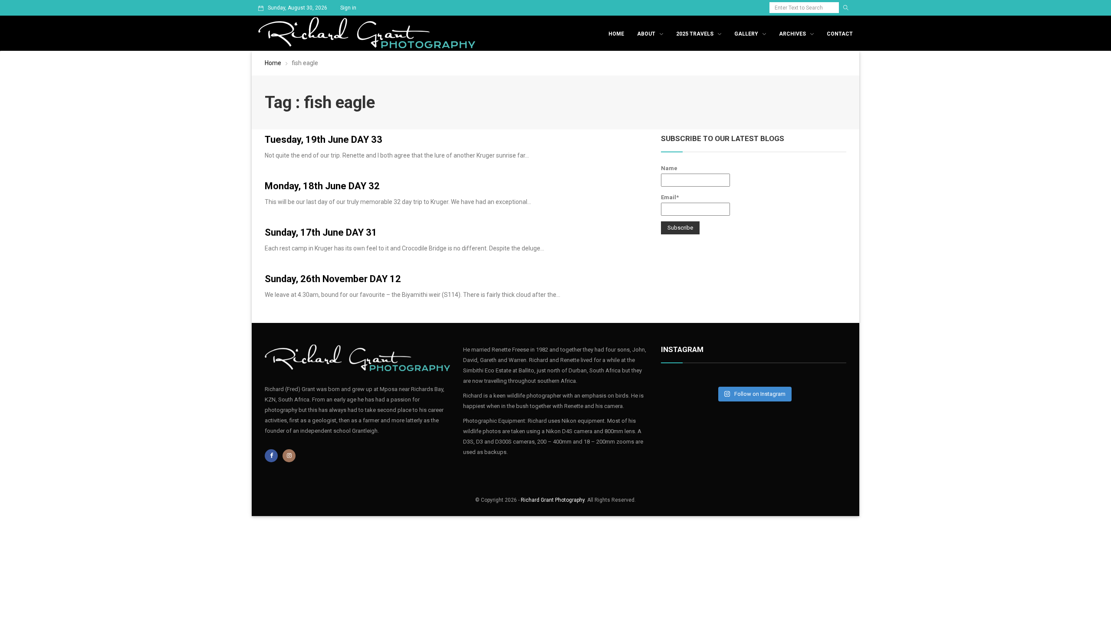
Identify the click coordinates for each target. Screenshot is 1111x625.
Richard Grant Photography (553, 500)
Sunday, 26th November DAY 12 (333, 278)
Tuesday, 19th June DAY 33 (323, 139)
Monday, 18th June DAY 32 (322, 186)
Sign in (348, 8)
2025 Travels (694, 34)
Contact (840, 34)
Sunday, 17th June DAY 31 (321, 232)
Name (669, 168)
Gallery (746, 34)
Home (616, 34)
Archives (792, 34)
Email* (670, 197)
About (646, 34)
